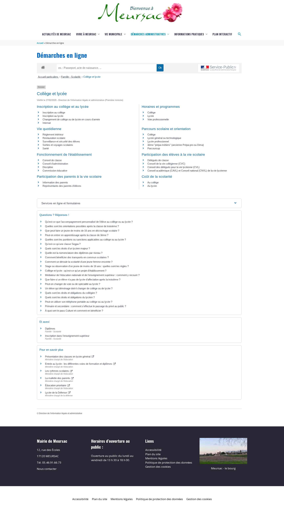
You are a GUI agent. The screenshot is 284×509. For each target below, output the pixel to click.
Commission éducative (55, 170)
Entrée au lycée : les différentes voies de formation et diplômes (79, 363)
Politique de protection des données (168, 462)
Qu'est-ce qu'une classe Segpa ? (63, 244)
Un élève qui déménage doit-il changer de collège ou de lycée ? (78, 288)
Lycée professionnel (158, 141)
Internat (47, 122)
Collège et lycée (91, 76)
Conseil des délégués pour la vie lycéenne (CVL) (173, 167)
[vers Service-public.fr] (218, 68)
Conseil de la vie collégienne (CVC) (166, 163)
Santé (46, 148)
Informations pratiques (189, 34)
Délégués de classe (158, 160)
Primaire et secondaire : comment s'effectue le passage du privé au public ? (85, 306)
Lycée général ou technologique (164, 138)
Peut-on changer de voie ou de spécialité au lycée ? (72, 284)
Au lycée (152, 185)
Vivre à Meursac (86, 34)
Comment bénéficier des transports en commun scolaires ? (77, 257)
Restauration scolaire (54, 138)
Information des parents (55, 182)
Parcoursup (153, 148)
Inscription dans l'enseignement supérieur (67, 335)
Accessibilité (153, 450)
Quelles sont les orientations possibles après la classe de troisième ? (82, 226)
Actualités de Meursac (56, 34)
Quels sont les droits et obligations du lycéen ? (70, 297)
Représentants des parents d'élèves (62, 185)
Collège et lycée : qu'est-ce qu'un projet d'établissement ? (75, 270)
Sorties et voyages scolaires (58, 145)
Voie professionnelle (158, 119)
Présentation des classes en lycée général (68, 356)
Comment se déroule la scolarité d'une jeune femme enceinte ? (78, 261)
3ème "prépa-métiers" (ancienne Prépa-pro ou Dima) (175, 145)
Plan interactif (222, 34)
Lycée (150, 116)
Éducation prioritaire (56, 385)
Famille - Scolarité (71, 76)
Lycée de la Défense (56, 392)
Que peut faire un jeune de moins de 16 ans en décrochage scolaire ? (82, 230)
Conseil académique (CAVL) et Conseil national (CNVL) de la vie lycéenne (187, 170)
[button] (239, 34)
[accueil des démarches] (43, 66)
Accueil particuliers (48, 76)
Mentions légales (156, 458)
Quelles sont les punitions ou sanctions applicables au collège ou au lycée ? (85, 239)
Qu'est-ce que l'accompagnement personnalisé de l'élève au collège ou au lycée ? (89, 221)
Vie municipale (113, 34)
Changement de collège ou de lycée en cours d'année (71, 119)
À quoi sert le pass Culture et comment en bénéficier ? (74, 310)
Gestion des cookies (158, 467)
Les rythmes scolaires (57, 370)
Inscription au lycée (53, 116)
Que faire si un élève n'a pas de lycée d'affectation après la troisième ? (82, 279)
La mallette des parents (58, 378)
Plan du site (153, 454)
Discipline (48, 167)
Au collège (153, 182)
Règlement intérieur (53, 134)
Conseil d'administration (55, 163)
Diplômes (50, 328)
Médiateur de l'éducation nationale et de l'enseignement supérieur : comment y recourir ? (92, 275)
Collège (151, 112)
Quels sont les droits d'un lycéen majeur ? (67, 248)
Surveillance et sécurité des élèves (61, 141)
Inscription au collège (54, 112)
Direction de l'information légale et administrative (60, 413)
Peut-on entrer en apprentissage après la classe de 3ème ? (76, 235)
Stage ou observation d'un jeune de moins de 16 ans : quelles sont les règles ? (87, 266)
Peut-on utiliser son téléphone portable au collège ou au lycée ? (78, 301)
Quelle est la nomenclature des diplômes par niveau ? (73, 252)
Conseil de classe (52, 160)
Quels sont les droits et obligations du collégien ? (71, 292)
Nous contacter (47, 469)
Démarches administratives (148, 34)
